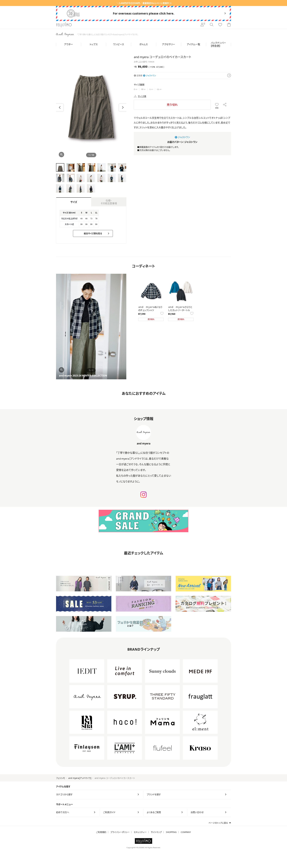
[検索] (211, 25)
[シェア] (224, 105)
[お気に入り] (220, 25)
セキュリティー (140, 832)
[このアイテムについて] (229, 76)
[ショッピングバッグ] (229, 25)
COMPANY (186, 832)
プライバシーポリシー (120, 832)
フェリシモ (60, 778)
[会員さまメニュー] (203, 25)
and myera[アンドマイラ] (79, 778)
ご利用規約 (101, 832)
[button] (122, 107)
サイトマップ (156, 832)
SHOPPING (171, 832)
